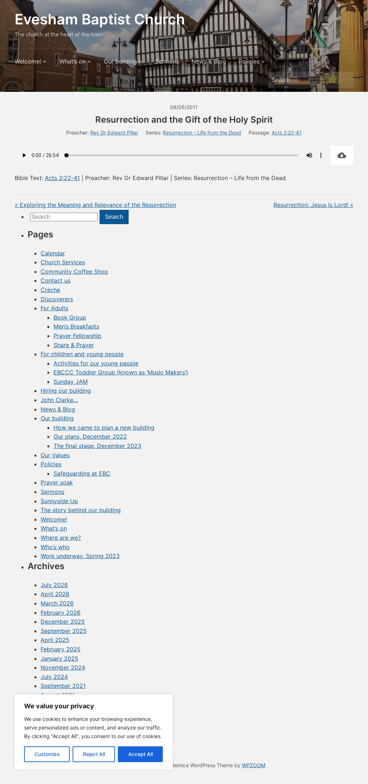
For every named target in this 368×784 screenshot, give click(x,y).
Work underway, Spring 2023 (80, 555)
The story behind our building (81, 510)
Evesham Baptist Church (100, 19)
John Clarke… (59, 399)
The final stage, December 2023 (97, 445)
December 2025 (63, 621)
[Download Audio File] (341, 155)
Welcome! (28, 61)
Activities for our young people (96, 363)
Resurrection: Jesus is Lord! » (313, 204)
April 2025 (55, 639)
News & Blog (209, 61)
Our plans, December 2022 (90, 436)
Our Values (55, 455)
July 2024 (54, 676)
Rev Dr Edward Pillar (114, 132)
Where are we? (61, 537)
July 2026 (54, 585)
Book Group (70, 317)
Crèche (50, 289)
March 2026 (57, 603)
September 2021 (63, 685)
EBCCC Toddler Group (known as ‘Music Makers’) (121, 372)
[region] (93, 732)
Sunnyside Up (59, 501)
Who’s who (55, 547)
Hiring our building (66, 390)
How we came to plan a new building (104, 427)
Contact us (55, 280)
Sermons (167, 61)
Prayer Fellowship (77, 335)
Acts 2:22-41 (287, 132)
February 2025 (60, 649)
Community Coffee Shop (74, 271)
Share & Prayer (74, 345)
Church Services (63, 262)
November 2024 (63, 667)
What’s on (72, 61)
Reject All (94, 754)
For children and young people (82, 354)
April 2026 (55, 594)
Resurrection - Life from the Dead (202, 132)
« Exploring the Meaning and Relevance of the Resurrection (95, 204)
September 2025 (64, 630)
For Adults (54, 308)
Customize (47, 754)
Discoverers (57, 299)
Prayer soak (57, 482)
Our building (120, 61)
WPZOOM (253, 765)
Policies (249, 61)
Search (344, 80)
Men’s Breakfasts (76, 326)
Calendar (53, 253)
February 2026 (60, 612)
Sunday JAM (71, 381)
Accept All (140, 754)
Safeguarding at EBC (82, 473)
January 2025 (59, 658)
